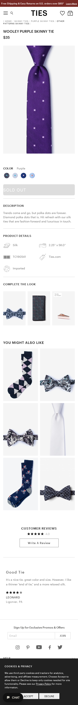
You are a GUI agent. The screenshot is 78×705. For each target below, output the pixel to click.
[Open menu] (5, 12)
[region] (39, 100)
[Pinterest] (28, 648)
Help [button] (6, 658)
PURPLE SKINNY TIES (42, 21)
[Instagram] (18, 648)
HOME (8, 21)
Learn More (71, 3)
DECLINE (49, 696)
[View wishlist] (62, 12)
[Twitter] (60, 648)
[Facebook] (50, 648)
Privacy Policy (43, 683)
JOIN (63, 635)
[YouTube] (39, 648)
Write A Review (39, 543)
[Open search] (11, 12)
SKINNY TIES (21, 21)
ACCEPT (28, 696)
